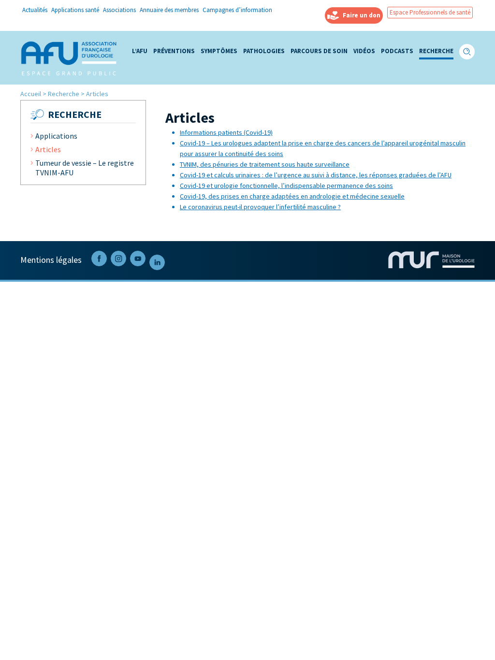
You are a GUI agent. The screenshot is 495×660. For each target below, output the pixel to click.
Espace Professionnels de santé (430, 12)
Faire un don (361, 15)
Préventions (174, 51)
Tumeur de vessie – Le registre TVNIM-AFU (84, 167)
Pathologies (264, 51)
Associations (119, 10)
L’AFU (139, 51)
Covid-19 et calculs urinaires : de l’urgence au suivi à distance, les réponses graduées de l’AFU (315, 175)
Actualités (34, 10)
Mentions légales (51, 260)
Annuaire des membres (169, 10)
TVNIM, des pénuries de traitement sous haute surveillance (264, 164)
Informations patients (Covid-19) (226, 132)
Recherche (436, 51)
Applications (56, 136)
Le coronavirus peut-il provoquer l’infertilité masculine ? (260, 206)
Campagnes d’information (237, 10)
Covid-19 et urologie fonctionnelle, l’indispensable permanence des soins (286, 185)
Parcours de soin (319, 51)
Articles (48, 149)
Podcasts (397, 51)
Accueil (30, 93)
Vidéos (364, 51)
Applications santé (75, 10)
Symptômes (219, 51)
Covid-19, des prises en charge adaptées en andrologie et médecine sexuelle (292, 196)
